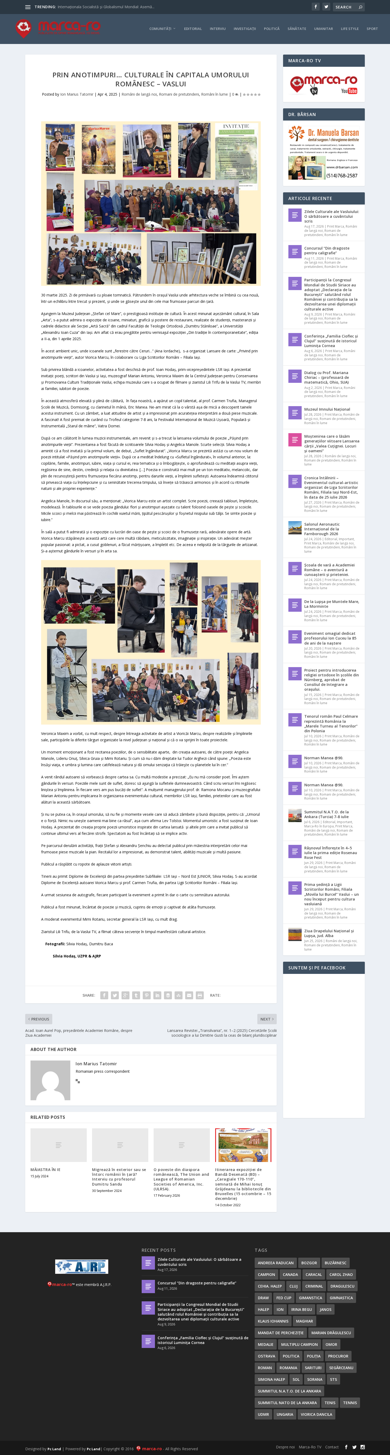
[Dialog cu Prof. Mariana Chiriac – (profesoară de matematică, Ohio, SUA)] (295, 376)
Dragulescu (342, 1286)
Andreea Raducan (276, 1262)
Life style (350, 28)
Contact (332, 1446)
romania (288, 1367)
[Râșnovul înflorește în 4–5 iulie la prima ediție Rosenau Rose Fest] (295, 851)
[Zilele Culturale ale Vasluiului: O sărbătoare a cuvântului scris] (295, 215)
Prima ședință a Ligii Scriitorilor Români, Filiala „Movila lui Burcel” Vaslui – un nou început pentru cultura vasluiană (331, 894)
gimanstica (310, 1297)
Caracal (314, 1274)
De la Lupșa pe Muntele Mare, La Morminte (331, 604)
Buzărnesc (335, 1262)
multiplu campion (299, 1344)
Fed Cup (283, 1297)
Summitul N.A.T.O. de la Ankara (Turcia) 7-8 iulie (326, 814)
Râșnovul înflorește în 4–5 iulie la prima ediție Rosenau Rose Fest (330, 852)
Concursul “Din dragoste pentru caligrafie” (326, 250)
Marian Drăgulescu (331, 1332)
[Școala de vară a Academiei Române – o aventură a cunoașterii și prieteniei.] (295, 568)
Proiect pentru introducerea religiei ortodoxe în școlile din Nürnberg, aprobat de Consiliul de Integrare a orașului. (331, 680)
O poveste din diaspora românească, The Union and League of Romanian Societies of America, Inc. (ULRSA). (181, 1179)
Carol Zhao (341, 1274)
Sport (372, 28)
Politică (272, 28)
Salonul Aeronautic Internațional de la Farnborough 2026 (322, 529)
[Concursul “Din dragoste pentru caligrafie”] (295, 251)
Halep (263, 1309)
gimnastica (341, 1297)
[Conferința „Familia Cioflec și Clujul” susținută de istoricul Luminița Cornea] (295, 339)
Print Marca (335, 226)
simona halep (271, 1379)
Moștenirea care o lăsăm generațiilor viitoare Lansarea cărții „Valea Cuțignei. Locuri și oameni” (331, 443)
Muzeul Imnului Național (327, 409)
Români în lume (214, 94)
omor (331, 1344)
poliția (313, 1356)
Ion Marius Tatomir (76, 94)
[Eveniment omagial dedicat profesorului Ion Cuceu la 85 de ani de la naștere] (295, 637)
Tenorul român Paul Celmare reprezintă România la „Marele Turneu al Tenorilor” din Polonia (331, 723)
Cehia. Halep (270, 1286)
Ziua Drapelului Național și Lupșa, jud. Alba (329, 933)
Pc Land (54, 1449)
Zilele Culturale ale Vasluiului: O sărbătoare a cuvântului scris (331, 216)
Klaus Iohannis (273, 1321)
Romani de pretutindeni (179, 94)
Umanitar (323, 28)
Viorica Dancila (316, 1414)
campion (266, 1274)
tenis (329, 1402)
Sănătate (297, 28)
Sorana (314, 1379)
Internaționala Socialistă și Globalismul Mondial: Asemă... (106, 6)
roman (265, 1367)
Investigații (245, 28)
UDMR (263, 1414)
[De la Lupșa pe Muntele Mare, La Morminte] (295, 605)
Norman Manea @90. (323, 757)
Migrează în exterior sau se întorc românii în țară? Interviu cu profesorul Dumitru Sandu (119, 1177)
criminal (314, 1286)
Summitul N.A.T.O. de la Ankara (289, 1391)
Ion (280, 1309)
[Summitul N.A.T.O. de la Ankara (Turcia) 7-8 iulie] (295, 815)
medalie (266, 1344)
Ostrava (266, 1356)
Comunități (160, 28)
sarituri (313, 1367)
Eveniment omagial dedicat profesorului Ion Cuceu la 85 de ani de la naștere (330, 638)
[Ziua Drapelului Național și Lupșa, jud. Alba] (295, 934)
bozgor (309, 1262)
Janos (325, 1309)
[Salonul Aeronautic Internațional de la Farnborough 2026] (295, 527)
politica (291, 1356)
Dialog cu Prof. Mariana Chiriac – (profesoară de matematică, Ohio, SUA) (326, 377)
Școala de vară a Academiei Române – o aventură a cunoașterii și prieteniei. (329, 569)
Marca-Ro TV (310, 1446)
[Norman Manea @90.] (295, 761)
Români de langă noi (139, 94)
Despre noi (285, 1446)
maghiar (304, 1321)
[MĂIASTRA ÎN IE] (59, 1145)
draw (263, 1297)
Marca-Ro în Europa (319, 826)
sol (296, 1379)
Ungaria (285, 1414)
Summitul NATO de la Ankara (287, 1402)
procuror (338, 1356)
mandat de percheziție (281, 1332)
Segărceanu (341, 1367)
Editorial (193, 28)
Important (346, 539)
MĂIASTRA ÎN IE (45, 1169)
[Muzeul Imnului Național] (295, 412)
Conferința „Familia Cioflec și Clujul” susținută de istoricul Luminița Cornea (331, 341)
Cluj (293, 1286)
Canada (290, 1274)
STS (333, 1379)
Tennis (350, 1402)
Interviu (218, 28)
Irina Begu (301, 1309)
